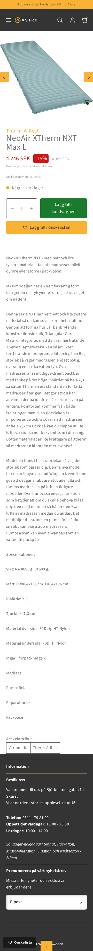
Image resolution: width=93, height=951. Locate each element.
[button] (8, 20)
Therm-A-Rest (22, 131)
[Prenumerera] (81, 902)
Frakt (25, 166)
